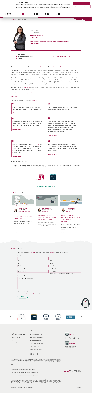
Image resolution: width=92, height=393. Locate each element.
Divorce (20, 212)
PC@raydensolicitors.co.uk (25, 56)
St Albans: (32, 345)
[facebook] (31, 354)
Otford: (31, 346)
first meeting (33, 252)
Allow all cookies (81, 3)
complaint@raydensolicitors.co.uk (32, 372)
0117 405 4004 (36, 339)
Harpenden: (32, 342)
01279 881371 (41, 337)
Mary (38, 144)
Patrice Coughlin (23, 208)
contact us (52, 252)
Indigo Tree (79, 387)
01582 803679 (38, 342)
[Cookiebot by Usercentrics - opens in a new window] (8, 14)
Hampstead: (32, 340)
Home (12, 19)
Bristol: (31, 339)
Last (51, 260)
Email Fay (34, 100)
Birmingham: (32, 336)
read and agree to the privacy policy (29, 293)
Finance (23, 212)
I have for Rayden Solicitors (32, 293)
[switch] (36, 14)
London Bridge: (33, 343)
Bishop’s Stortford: (34, 337)
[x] (33, 354)
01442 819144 (39, 334)
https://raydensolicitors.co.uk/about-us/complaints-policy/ (28, 375)
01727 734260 (37, 345)
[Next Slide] (82, 317)
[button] (46, 327)
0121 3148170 (21, 55)
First (18, 260)
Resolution (27, 87)
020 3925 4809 (38, 340)
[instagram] (37, 354)
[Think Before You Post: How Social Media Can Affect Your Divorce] (67, 343)
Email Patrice (14, 96)
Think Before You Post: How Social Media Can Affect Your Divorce (75, 342)
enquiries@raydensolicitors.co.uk (19, 342)
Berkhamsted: (33, 334)
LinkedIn (20, 58)
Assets (26, 211)
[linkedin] (35, 354)
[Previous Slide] (10, 317)
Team (16, 19)
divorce (42, 67)
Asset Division (21, 211)
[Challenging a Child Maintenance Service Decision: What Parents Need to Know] (67, 334)
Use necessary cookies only (81, 6)
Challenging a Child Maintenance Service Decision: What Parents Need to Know (75, 333)
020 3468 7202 (40, 343)
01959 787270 (36, 346)
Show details (65, 14)
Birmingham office (29, 93)
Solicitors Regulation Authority (53, 361)
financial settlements (59, 67)
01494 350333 (39, 333)
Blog (29, 211)
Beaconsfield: (33, 333)
